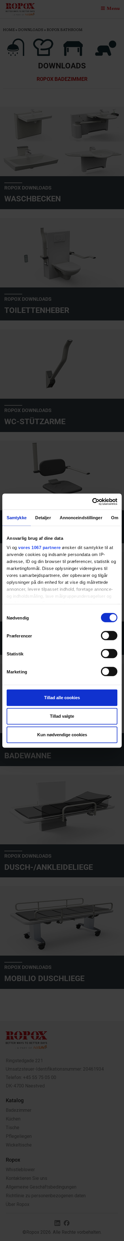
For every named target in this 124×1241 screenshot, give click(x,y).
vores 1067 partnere (39, 547)
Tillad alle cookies (62, 697)
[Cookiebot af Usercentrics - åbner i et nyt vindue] (92, 501)
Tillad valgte (62, 716)
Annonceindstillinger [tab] (81, 517)
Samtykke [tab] (17, 517)
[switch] (109, 635)
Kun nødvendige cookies (62, 734)
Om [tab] (114, 517)
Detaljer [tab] (43, 517)
